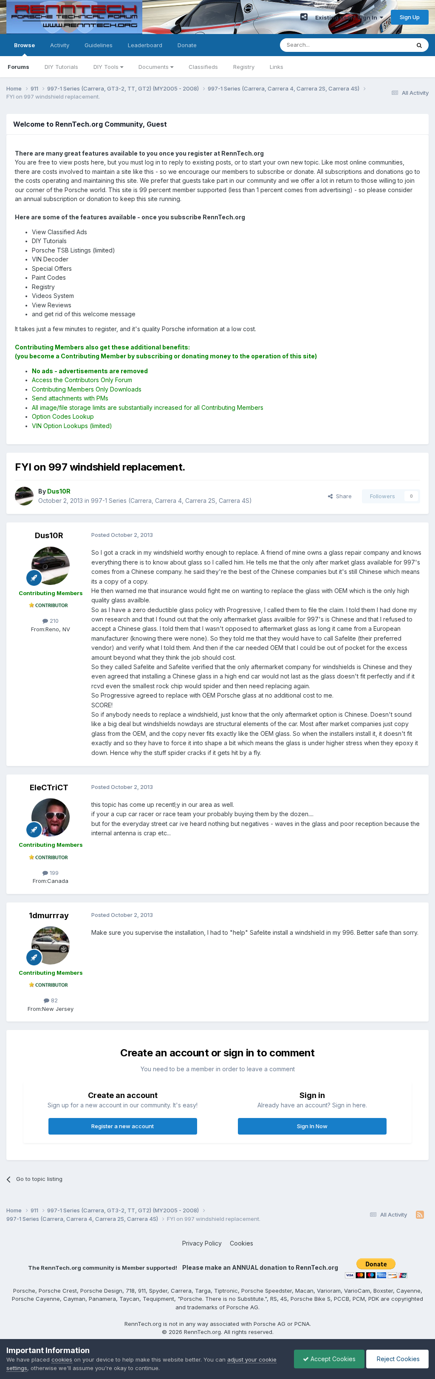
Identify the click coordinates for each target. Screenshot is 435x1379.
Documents (154, 66)
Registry (243, 66)
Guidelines (99, 45)
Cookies (241, 1243)
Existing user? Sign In (347, 17)
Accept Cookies (332, 1358)
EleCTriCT (49, 787)
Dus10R (49, 535)
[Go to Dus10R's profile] (24, 496)
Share (342, 496)
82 (53, 1000)
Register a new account (122, 1126)
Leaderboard (145, 45)
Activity (59, 45)
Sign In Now (312, 1126)
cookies (61, 1359)
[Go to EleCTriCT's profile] (50, 817)
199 (53, 872)
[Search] (419, 45)
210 (53, 620)
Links (276, 66)
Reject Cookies (397, 1358)
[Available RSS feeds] (420, 1215)
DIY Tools (106, 66)
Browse (24, 45)
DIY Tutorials (61, 66)
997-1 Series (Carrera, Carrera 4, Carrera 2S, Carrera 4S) (171, 500)
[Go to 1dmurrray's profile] (50, 945)
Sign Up (410, 17)
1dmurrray (49, 915)
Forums (18, 66)
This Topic (385, 45)
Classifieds (203, 66)
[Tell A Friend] (304, 17)
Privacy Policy (202, 1243)
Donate (187, 45)
